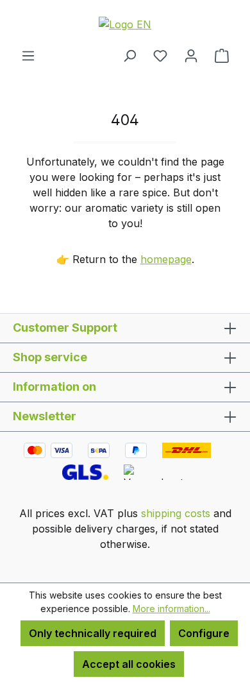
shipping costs (175, 513)
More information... (171, 608)
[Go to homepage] (125, 23)
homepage (166, 259)
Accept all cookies (129, 664)
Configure (203, 633)
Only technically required (92, 633)
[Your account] (191, 55)
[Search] (129, 55)
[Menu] (28, 55)
